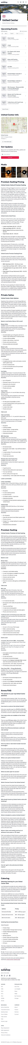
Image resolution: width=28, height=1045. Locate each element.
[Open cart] (21, 2)
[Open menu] (26, 2)
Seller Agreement (5, 1030)
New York (17, 986)
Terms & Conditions (5, 1035)
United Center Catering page (13, 959)
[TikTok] (7, 975)
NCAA (2, 1000)
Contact (17, 1014)
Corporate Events (5, 1009)
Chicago (16, 998)
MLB (2, 991)
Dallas (16, 993)
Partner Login (4, 1021)
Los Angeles (17, 989)
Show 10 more (5, 109)
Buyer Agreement (5, 1028)
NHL (2, 993)
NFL (2, 986)
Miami (16, 991)
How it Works (4, 1014)
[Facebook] (2, 975)
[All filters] (2, 33)
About (16, 1007)
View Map (23, 131)
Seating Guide (4, 1012)
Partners (16, 1012)
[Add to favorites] (25, 7)
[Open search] (18, 2)
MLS (2, 996)
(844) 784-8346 (5, 973)
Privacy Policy (4, 1032)
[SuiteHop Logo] (4, 2)
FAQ (2, 1019)
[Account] (23, 2)
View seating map (7, 141)
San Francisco (18, 996)
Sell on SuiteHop (5, 1007)
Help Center (4, 1016)
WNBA (2, 998)
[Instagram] (4, 975)
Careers (16, 1009)
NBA (2, 989)
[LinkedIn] (9, 975)
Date (6, 33)
